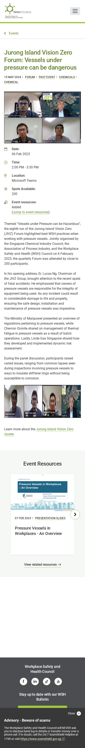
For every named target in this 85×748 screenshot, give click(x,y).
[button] (75, 514)
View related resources (41, 565)
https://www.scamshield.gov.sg (40, 739)
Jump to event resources (30, 212)
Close (72, 713)
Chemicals (67, 77)
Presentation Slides (50, 518)
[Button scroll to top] (76, 736)
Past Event (47, 77)
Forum (30, 77)
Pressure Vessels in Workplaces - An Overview (38, 531)
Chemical (11, 82)
